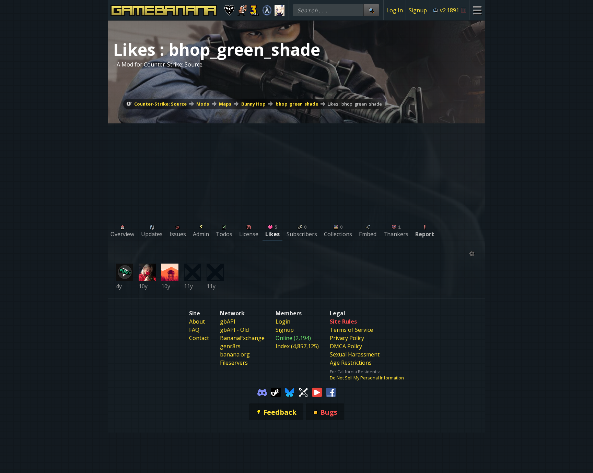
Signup (418, 10)
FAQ (194, 329)
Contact (199, 338)
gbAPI (227, 321)
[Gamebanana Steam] (275, 392)
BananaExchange (242, 338)
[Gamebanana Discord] (262, 392)
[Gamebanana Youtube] (317, 392)
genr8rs (230, 346)
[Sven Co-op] (267, 10)
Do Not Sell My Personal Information (367, 378)
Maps (225, 104)
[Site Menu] (477, 10)
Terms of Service (351, 329)
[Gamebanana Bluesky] (289, 392)
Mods (202, 104)
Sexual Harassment (355, 354)
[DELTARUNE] (229, 10)
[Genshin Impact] (279, 10)
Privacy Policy (347, 338)
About (197, 321)
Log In (394, 10)
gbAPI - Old (234, 329)
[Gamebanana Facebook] (330, 392)
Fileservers (234, 362)
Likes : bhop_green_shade (355, 104)
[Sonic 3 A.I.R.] (254, 10)
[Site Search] (371, 10)
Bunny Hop (253, 104)
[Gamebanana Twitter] (303, 392)
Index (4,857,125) (297, 346)
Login (283, 321)
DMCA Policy (346, 346)
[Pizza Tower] (242, 10)
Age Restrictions (351, 362)
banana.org (235, 354)
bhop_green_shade (297, 104)
